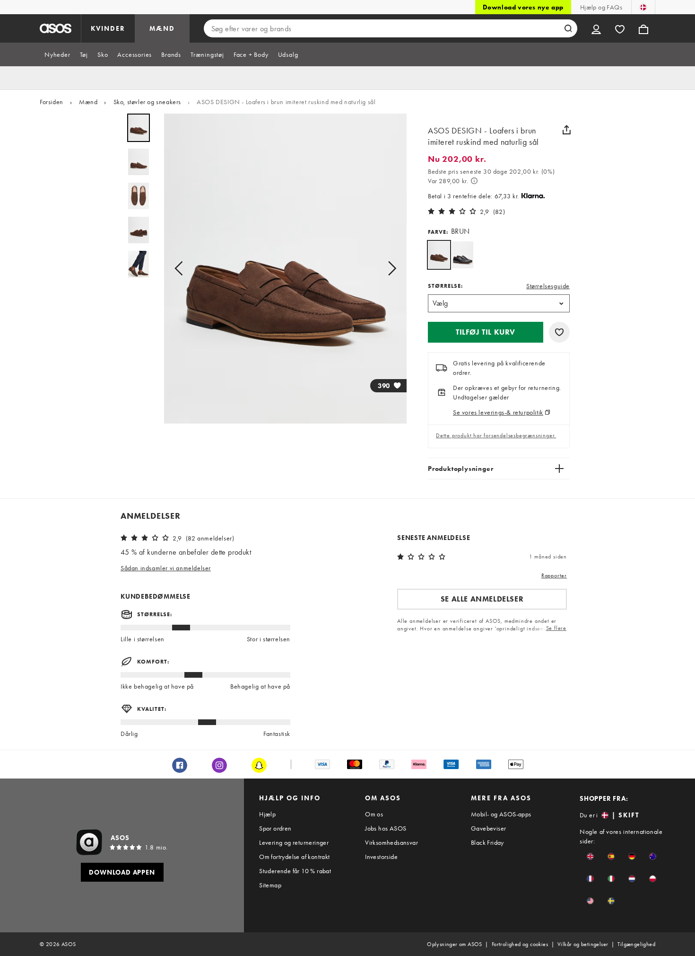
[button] (485, 332)
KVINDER (108, 28)
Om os (374, 814)
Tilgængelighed (636, 944)
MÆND (162, 28)
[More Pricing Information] (474, 181)
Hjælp (267, 814)
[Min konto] (596, 28)
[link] (439, 255)
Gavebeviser (488, 828)
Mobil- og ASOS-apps (501, 814)
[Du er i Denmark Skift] (643, 7)
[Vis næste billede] (389, 268)
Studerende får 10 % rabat (295, 871)
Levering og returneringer (294, 842)
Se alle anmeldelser (482, 599)
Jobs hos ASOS (385, 828)
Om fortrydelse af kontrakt (294, 856)
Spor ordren (275, 828)
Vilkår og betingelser (582, 944)
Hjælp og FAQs (601, 7)
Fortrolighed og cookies (520, 944)
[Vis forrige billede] (181, 268)
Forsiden (51, 101)
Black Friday (487, 842)
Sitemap (270, 885)
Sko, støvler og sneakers (147, 101)
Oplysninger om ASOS (454, 944)
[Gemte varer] (620, 28)
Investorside (381, 856)
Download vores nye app (523, 7)
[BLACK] (463, 255)
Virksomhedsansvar (391, 842)
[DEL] (566, 129)
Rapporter (554, 575)
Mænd (88, 101)
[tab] (57, 54)
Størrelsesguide (548, 286)
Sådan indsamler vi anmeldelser (166, 568)
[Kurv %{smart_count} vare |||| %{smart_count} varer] (643, 28)
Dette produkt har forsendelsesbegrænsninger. (496, 435)
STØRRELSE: (445, 286)
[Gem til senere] (559, 332)
